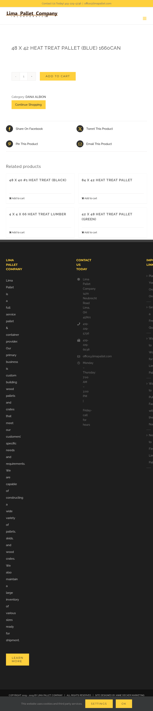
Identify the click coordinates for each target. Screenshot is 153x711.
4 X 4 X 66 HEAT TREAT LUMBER (37, 214)
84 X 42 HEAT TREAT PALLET (107, 180)
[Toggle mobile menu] (145, 18)
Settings (99, 703)
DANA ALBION (36, 97)
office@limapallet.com (97, 3)
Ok (124, 703)
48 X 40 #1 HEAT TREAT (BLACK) (37, 180)
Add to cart (58, 76)
